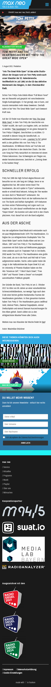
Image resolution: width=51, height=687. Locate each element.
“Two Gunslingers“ (19, 129)
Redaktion (17, 66)
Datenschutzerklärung (26, 669)
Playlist (6, 484)
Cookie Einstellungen (12, 673)
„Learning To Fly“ (34, 139)
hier (43, 322)
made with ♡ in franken (25, 682)
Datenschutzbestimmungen (32, 437)
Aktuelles (7, 471)
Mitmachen (7, 492)
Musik (5, 480)
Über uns (7, 488)
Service (6, 467)
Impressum (8, 669)
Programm (7, 475)
